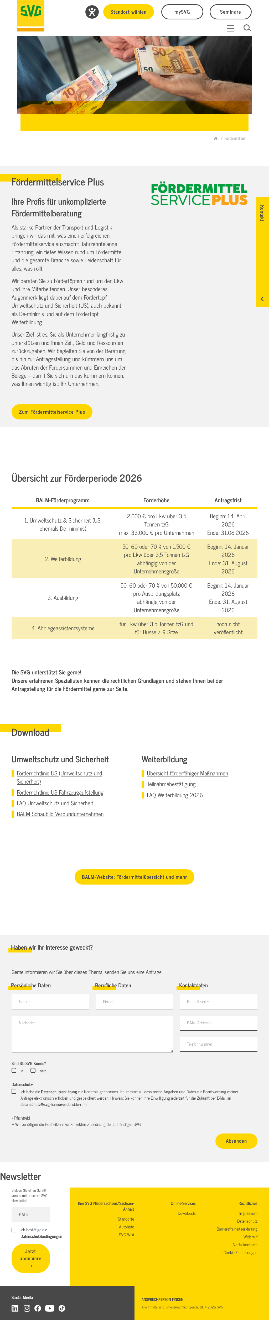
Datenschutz (22, 1084)
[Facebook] (37, 1308)
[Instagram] (27, 1308)
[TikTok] (62, 1308)
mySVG (182, 11)
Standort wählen (129, 11)
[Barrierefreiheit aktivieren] (92, 12)
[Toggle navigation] (230, 28)
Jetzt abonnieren (31, 1258)
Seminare (230, 11)
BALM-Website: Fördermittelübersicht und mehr (134, 876)
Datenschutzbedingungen (41, 1236)
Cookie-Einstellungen (240, 1252)
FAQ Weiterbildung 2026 (175, 795)
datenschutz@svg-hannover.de (45, 1104)
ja (21, 1070)
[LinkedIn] (15, 1308)
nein (43, 1070)
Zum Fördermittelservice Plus (52, 411)
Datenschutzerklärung (59, 1091)
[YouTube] (50, 1308)
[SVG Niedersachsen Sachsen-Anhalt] (216, 138)
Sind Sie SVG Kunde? (29, 1063)
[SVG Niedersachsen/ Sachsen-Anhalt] (30, 15)
